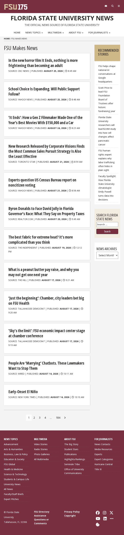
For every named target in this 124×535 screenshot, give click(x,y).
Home (17, 32)
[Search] (112, 6)
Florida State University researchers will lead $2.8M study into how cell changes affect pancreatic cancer (107, 131)
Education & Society (14, 459)
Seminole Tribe (72, 464)
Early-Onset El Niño (23, 391)
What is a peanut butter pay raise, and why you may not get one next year (43, 272)
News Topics (33, 32)
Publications (70, 454)
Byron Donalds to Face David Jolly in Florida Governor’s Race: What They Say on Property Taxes (46, 211)
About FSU (75, 32)
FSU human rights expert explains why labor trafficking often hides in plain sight (106, 160)
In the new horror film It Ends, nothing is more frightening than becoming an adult (43, 63)
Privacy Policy (72, 511)
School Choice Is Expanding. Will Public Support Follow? (44, 91)
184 (58, 417)
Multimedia (55, 32)
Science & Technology (15, 474)
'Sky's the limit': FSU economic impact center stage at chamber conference (46, 333)
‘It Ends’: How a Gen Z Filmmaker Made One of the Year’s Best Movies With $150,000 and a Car (45, 120)
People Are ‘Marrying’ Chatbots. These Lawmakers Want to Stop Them (46, 365)
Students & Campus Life (16, 479)
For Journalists (98, 32)
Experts (98, 454)
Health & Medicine (13, 469)
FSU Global (9, 464)
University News (12, 484)
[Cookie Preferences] (97, 524)
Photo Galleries (42, 454)
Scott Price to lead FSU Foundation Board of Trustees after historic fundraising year (106, 99)
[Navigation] (119, 6)
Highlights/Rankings (74, 459)
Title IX (98, 469)
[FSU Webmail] (106, 6)
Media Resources (103, 449)
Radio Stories (41, 449)
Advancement (11, 444)
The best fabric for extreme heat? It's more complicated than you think (40, 239)
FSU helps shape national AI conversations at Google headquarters (106, 74)
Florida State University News (62, 18)
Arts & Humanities (13, 449)
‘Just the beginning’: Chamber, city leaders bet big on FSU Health (46, 300)
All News (8, 489)
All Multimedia (41, 459)
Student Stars (71, 449)
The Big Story (71, 444)
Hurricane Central (103, 464)
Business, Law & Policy (16, 454)
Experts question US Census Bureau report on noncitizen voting (42, 182)
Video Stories (40, 444)
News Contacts (102, 444)
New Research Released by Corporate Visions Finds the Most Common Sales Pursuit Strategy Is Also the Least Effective (46, 151)
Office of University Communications (74, 471)
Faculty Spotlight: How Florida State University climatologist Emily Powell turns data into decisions (107, 188)
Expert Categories (103, 459)
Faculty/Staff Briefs (14, 494)
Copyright (70, 515)
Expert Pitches (11, 499)
